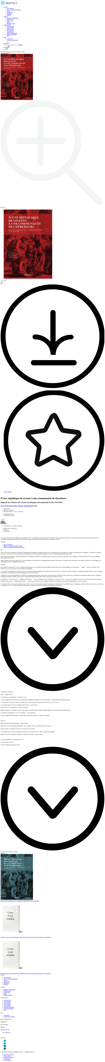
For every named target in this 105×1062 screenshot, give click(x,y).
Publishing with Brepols (12, 18)
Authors (6, 16)
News (5, 37)
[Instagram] (5, 1046)
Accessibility (7, 1058)
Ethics (8, 22)
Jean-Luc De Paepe (7, 506)
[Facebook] (5, 1041)
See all (2, 853)
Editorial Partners (11, 23)
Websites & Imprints (12, 34)
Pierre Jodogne (18, 506)
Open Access (10, 20)
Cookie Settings (7, 1060)
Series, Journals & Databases (14, 9)
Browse (5, 7)
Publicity (9, 15)
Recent (8, 11)
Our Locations (10, 30)
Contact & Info (7, 25)
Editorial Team (10, 19)
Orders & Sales (10, 26)
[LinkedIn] (5, 1049)
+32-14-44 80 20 (6, 1032)
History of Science (8, 544)
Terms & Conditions (9, 1057)
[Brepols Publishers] (9, 4)
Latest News (10, 38)
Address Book (10, 29)
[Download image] (52, 387)
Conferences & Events (12, 40)
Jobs (8, 36)
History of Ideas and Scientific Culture (13, 546)
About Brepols (10, 31)
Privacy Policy (7, 1056)
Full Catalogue (10, 8)
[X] (5, 1044)
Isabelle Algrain (29, 506)
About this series (5, 53)
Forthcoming (10, 12)
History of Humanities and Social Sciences (14, 547)
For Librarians (10, 27)
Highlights (9, 14)
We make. (9, 1054)
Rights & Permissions (12, 33)
